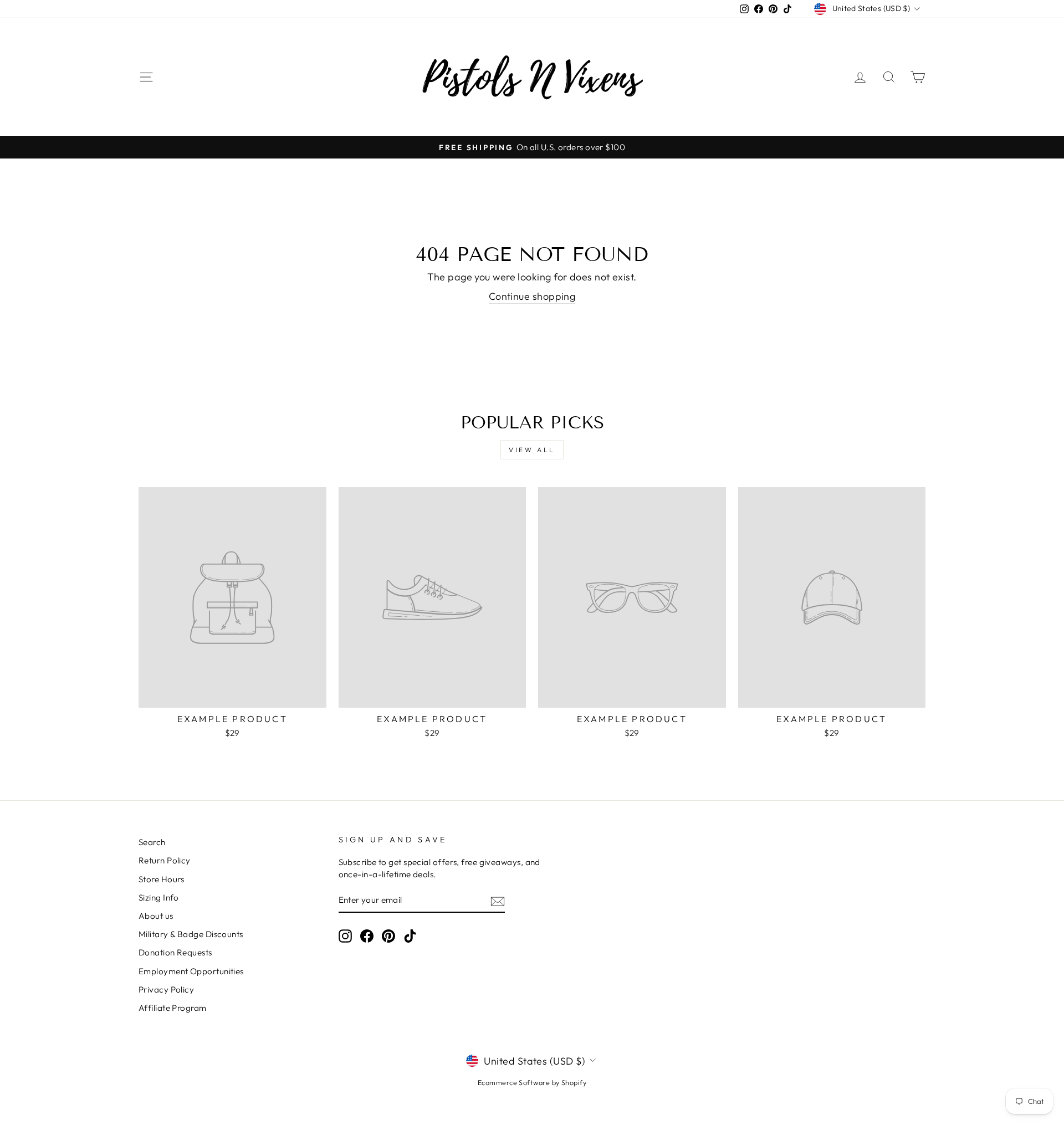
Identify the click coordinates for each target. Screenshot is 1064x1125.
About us (156, 916)
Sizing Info (159, 897)
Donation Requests (175, 952)
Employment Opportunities (191, 971)
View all (532, 450)
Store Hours (162, 879)
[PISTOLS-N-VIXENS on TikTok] (410, 936)
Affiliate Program (173, 1008)
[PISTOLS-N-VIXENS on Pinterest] (388, 936)
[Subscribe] (497, 900)
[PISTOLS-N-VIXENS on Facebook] (367, 936)
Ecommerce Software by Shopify (532, 1082)
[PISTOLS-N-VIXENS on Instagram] (345, 936)
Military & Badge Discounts (191, 934)
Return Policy (165, 860)
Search (152, 842)
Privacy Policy (166, 989)
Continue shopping (532, 296)
